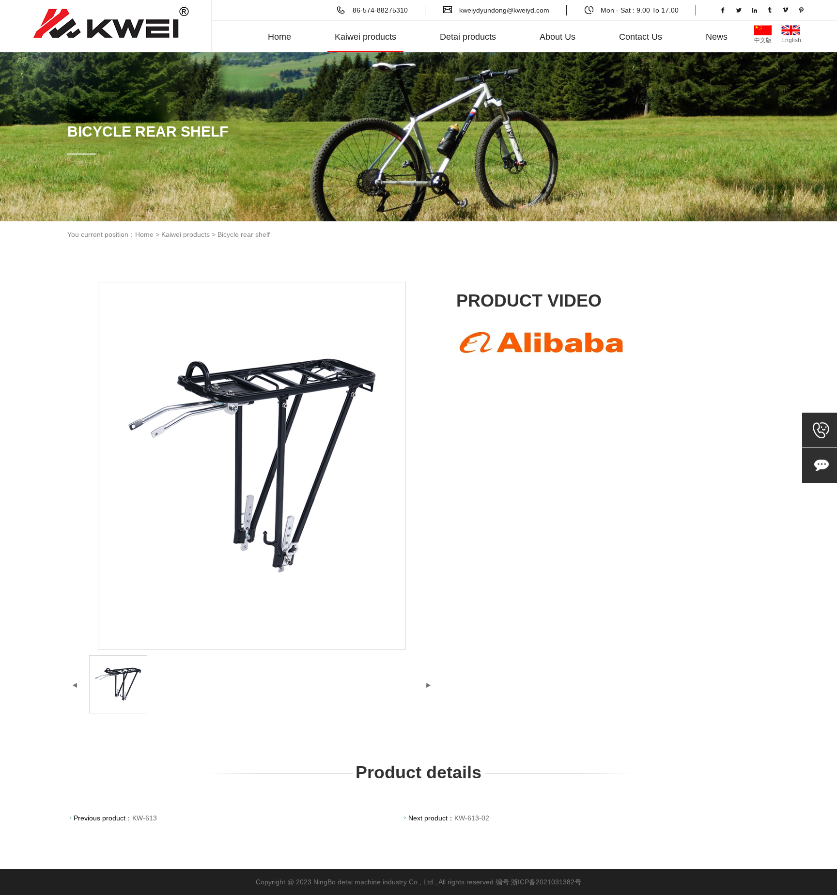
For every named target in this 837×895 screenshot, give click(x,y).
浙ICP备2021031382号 (546, 882)
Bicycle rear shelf (243, 234)
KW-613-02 (471, 818)
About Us (557, 37)
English (791, 30)
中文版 (763, 30)
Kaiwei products (365, 37)
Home (279, 37)
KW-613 (144, 818)
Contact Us (640, 37)
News (717, 37)
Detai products (468, 37)
